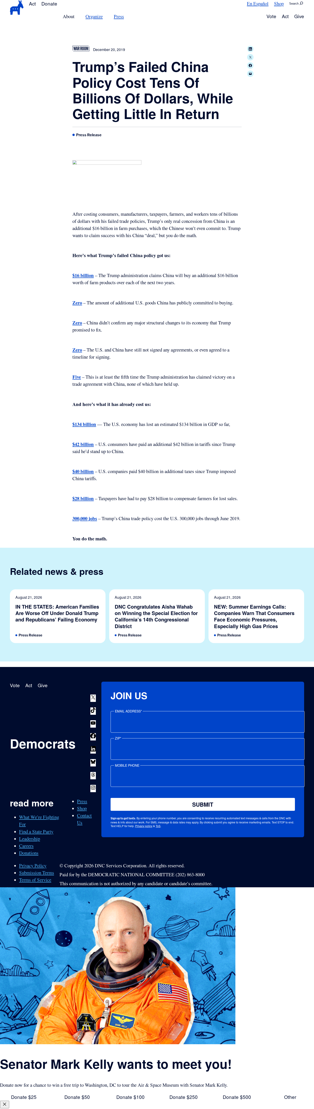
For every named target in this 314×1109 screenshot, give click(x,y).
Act (32, 3)
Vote (271, 16)
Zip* (118, 738)
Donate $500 (237, 1096)
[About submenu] (77, 16)
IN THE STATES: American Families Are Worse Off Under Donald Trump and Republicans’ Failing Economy (57, 613)
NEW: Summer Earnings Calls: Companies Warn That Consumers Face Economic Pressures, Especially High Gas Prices (254, 616)
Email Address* (128, 711)
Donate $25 (24, 1096)
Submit (202, 804)
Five (76, 376)
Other (290, 1096)
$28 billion (83, 498)
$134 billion (84, 424)
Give (299, 16)
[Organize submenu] (105, 16)
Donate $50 (77, 1096)
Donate (49, 3)
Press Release (89, 135)
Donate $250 (183, 1096)
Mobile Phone (127, 765)
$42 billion (83, 444)
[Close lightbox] (4, 1104)
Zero (77, 302)
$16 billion (83, 275)
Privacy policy (143, 826)
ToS (158, 826)
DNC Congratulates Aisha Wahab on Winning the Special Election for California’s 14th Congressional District (156, 616)
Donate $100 (130, 1096)
